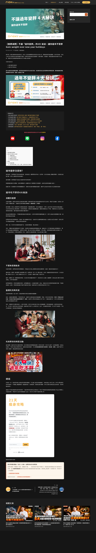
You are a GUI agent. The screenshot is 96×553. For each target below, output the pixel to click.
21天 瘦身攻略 (11, 163)
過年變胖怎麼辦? (11, 152)
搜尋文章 (72, 12)
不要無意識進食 (13, 157)
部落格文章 (53, 2)
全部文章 (16, 50)
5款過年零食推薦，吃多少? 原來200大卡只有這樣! (29, 121)
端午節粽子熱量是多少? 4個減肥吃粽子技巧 (27, 117)
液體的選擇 (12, 155)
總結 (9, 161)
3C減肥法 (86, 2)
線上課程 (61, 2)
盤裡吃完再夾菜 (13, 158)
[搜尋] (86, 14)
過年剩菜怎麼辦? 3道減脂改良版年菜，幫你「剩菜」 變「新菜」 (30, 126)
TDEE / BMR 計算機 (75, 2)
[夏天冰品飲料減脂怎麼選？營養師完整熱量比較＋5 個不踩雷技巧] (19, 513)
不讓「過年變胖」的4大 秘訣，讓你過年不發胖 (26, 124)
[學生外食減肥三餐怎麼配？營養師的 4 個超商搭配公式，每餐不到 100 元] (76, 513)
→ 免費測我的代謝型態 (13, 473)
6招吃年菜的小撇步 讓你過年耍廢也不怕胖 (28, 115)
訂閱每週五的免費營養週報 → (24, 476)
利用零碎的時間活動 (14, 159)
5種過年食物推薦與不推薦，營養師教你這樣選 (28, 119)
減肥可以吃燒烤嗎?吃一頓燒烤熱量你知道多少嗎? (27, 123)
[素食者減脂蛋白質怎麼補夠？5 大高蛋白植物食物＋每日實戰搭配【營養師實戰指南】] (48, 513)
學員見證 (67, 2)
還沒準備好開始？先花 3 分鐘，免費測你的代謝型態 (21, 164)
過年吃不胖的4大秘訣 (12, 154)
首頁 (47, 2)
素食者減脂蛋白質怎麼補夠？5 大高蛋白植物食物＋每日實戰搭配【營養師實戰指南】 (47, 523)
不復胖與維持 (21, 50)
